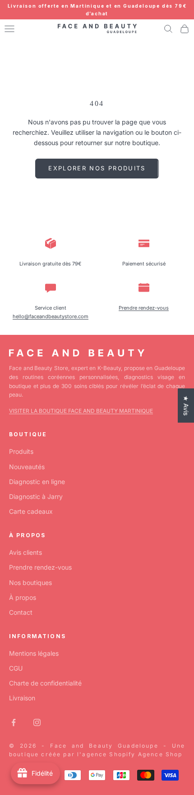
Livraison (22, 698)
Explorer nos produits (96, 168)
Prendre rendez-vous (144, 308)
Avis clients (25, 552)
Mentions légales (34, 653)
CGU (16, 668)
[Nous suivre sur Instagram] (37, 722)
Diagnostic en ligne (37, 481)
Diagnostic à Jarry (36, 496)
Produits (21, 451)
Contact (20, 612)
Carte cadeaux (31, 511)
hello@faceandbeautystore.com (50, 316)
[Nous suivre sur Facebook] (13, 722)
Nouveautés (27, 467)
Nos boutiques (30, 582)
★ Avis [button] (186, 406)
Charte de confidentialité (45, 683)
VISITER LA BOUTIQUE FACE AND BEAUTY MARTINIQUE (81, 410)
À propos (22, 597)
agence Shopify (108, 754)
